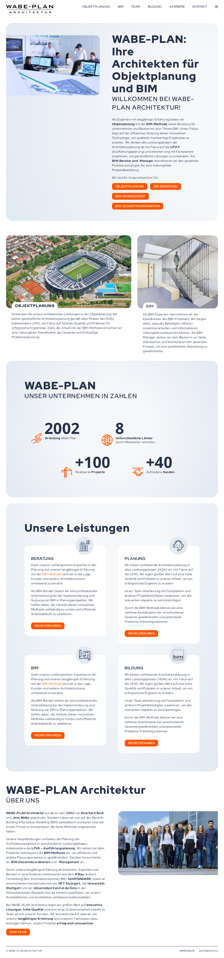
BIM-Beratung (166, 186)
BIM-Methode (52, 574)
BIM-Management (130, 196)
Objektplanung (130, 186)
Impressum (186, 950)
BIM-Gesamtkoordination (138, 206)
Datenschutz (208, 950)
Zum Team (18, 932)
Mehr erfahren (48, 626)
